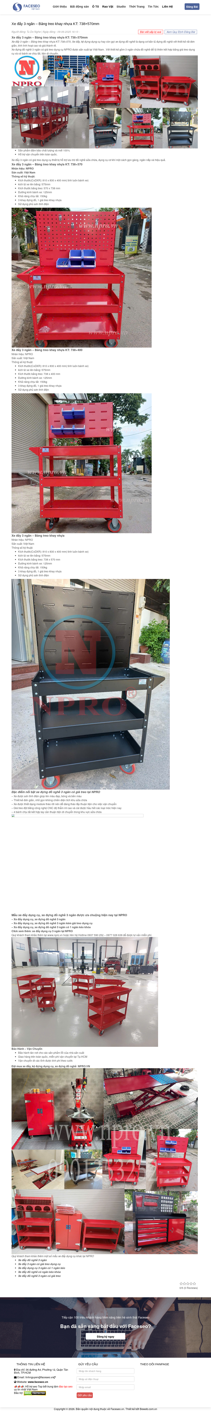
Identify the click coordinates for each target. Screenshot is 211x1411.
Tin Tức (153, 6)
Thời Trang (137, 6)
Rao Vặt (107, 6)
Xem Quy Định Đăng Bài (180, 32)
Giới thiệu (60, 6)
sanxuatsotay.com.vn (26, 1403)
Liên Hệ (167, 6)
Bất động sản (79, 6)
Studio (121, 6)
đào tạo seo (66, 1386)
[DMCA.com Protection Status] (35, 1393)
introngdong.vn (22, 1398)
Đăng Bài (192, 7)
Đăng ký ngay (105, 1336)
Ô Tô (95, 6)
